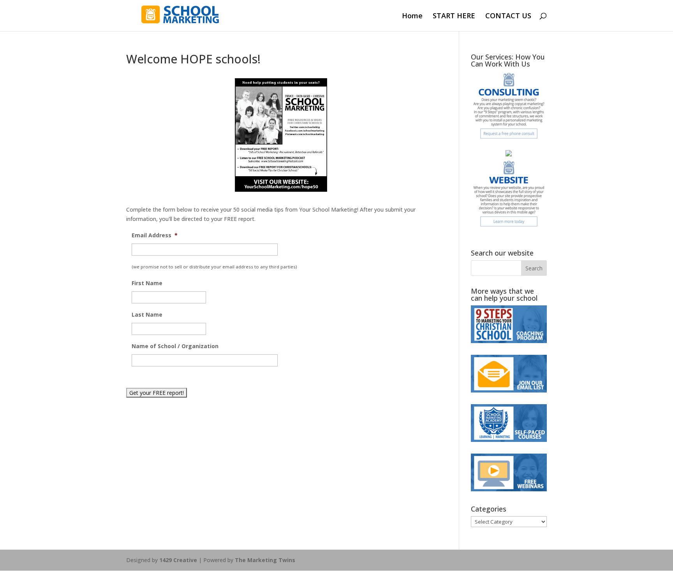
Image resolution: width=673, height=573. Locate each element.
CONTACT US (508, 16)
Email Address (155, 235)
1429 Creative (178, 560)
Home (412, 16)
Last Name (147, 314)
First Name (147, 283)
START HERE (454, 16)
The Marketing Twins (265, 560)
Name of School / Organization (175, 346)
